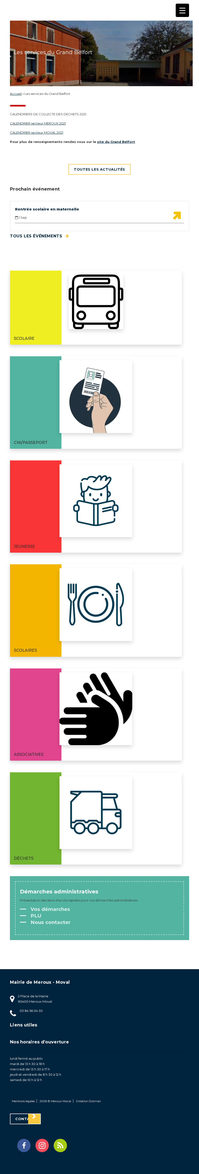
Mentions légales (23, 1101)
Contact (25, 1119)
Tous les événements (37, 236)
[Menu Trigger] (182, 10)
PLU (35, 915)
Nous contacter (49, 922)
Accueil (16, 94)
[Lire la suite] (177, 216)
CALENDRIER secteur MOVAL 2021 (36, 132)
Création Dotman (88, 1101)
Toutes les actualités (99, 169)
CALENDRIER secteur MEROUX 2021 (38, 123)
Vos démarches (49, 909)
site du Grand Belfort (116, 142)
